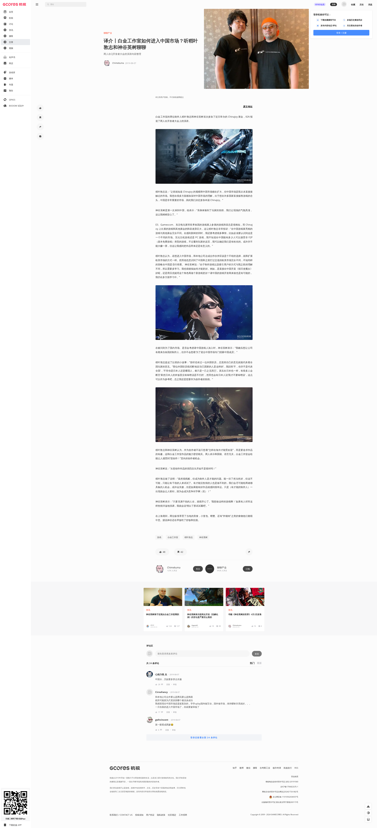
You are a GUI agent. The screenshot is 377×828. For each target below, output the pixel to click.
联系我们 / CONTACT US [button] (121, 814)
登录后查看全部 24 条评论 (204, 737)
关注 (198, 569)
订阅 (248, 569)
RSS (296, 767)
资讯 (148, 609)
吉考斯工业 (265, 767)
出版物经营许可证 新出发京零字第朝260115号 (280, 802)
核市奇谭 (277, 767)
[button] (40, 108)
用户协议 (150, 814)
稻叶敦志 (189, 537)
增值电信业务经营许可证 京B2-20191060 (282, 781)
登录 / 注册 (341, 32)
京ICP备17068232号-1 (289, 786)
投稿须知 (139, 814)
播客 (255, 767)
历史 (362, 4)
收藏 (353, 4)
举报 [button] (175, 684)
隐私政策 (161, 814)
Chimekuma (173, 567)
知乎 (235, 767)
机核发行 (288, 767)
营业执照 (294, 776)
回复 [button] (168, 684)
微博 (241, 767)
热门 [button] (252, 663)
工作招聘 (183, 814)
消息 (370, 4)
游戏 (159, 537)
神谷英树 (203, 537)
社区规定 (172, 814)
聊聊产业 (108, 33)
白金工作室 (173, 537)
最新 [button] (259, 663)
